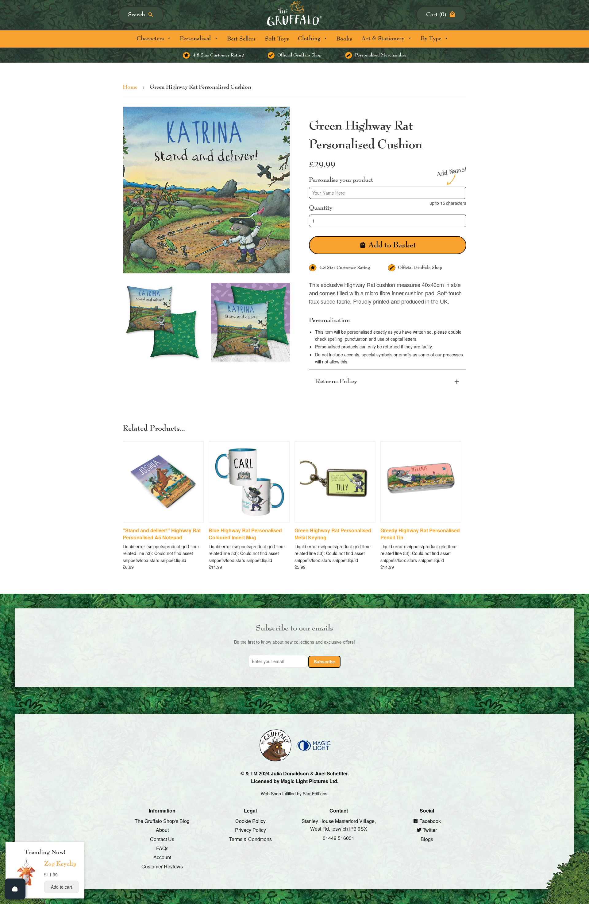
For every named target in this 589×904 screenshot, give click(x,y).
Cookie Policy (250, 820)
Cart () (436, 14)
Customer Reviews (162, 866)
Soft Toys (277, 39)
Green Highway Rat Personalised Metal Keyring (332, 534)
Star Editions (315, 793)
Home (130, 87)
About (162, 829)
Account (162, 857)
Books (344, 39)
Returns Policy (336, 381)
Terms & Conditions (250, 839)
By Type (432, 38)
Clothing (310, 38)
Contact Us (162, 839)
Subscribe (324, 661)
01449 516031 (338, 837)
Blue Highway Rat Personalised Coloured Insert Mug (245, 534)
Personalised (196, 38)
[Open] (15, 889)
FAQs (162, 848)
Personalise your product (341, 179)
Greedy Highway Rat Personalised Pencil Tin (420, 534)
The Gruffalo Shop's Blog (162, 820)
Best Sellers (241, 39)
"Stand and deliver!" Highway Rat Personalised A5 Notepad (162, 534)
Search (136, 14)
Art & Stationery (383, 38)
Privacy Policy (250, 829)
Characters (151, 38)
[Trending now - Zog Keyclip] (26, 886)
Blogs (427, 839)
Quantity (321, 207)
